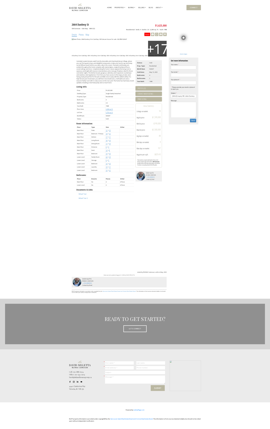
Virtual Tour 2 (83, 198)
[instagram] (74, 381)
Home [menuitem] (109, 7)
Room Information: (84, 123)
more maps (183, 54)
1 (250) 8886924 (150, 177)
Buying (131, 7)
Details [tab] (74, 34)
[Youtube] (81, 381)
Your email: (174, 72)
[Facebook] (70, 381)
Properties (119, 7)
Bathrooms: (81, 175)
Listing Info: (81, 86)
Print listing (142, 99)
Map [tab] (87, 34)
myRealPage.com (139, 410)
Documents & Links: (84, 189)
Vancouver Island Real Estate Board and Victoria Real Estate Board (119, 291)
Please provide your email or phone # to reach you (183, 88)
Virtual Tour (82, 194)
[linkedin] (78, 381)
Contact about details (145, 93)
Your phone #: (175, 80)
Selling (141, 7)
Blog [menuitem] (151, 7)
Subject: (173, 93)
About (158, 7)
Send (193, 120)
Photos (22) (142, 88)
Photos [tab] (81, 34)
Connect (194, 7)
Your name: (174, 64)
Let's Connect (135, 329)
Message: (174, 101)
